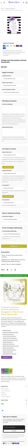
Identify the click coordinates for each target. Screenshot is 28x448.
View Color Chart (8, 167)
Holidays (3, 392)
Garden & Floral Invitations (10, 338)
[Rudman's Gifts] (7, 371)
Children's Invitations (8, 334)
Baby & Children (5, 388)
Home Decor (4, 394)
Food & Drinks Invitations (9, 336)
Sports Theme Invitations (9, 349)
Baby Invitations (7, 330)
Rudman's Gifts (13, 441)
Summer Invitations (8, 351)
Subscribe (14, 430)
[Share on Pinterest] (15, 269)
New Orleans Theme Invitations (11, 346)
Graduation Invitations (9, 344)
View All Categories (5, 396)
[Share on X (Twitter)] (11, 269)
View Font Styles (8, 196)
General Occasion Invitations (10, 340)
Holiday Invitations (8, 342)
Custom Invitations (10, 8)
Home (2, 8)
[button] (1, 2)
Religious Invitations (8, 348)
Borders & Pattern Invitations (10, 332)
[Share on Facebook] (7, 269)
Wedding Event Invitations (9, 353)
